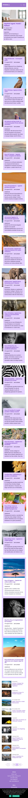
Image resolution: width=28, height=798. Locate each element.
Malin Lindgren (7, 29)
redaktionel (7, 64)
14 (14, 764)
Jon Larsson (17, 62)
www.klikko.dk (15, 781)
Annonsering (14, 787)
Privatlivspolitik (16, 796)
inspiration (6, 32)
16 (19, 764)
